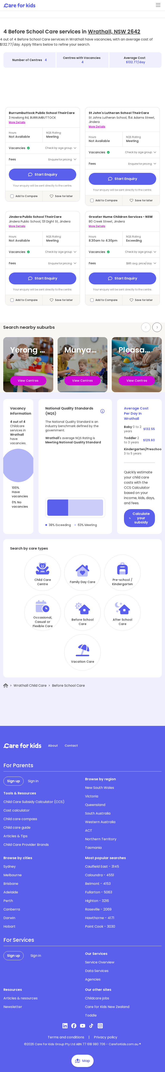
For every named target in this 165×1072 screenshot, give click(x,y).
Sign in (33, 781)
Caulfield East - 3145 (102, 866)
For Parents (18, 765)
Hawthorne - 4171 (99, 917)
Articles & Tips (15, 836)
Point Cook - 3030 (100, 926)
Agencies (93, 979)
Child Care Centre (42, 582)
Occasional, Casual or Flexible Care (43, 621)
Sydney (9, 866)
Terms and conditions (66, 1037)
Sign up (13, 781)
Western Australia (100, 821)
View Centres (28, 380)
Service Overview (99, 962)
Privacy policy (105, 1037)
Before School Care (83, 621)
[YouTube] (82, 1025)
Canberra (11, 909)
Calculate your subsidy (141, 518)
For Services (18, 940)
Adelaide (10, 892)
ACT (88, 830)
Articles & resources (20, 998)
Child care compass (20, 818)
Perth (8, 900)
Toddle (91, 1015)
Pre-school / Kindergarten (122, 582)
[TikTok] (91, 1025)
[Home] (5, 685)
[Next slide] (157, 327)
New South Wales (99, 787)
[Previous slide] (146, 327)
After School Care (122, 621)
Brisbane (10, 883)
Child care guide (17, 827)
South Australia (97, 813)
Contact (71, 745)
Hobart (9, 926)
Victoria (91, 796)
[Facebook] (73, 1025)
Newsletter (12, 1006)
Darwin (9, 917)
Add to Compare (26, 196)
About (53, 745)
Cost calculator (16, 810)
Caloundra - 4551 (99, 875)
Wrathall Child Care (30, 685)
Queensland (95, 804)
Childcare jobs (97, 998)
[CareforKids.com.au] (22, 745)
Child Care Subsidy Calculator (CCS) (33, 801)
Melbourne (12, 875)
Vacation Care (82, 661)
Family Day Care (82, 582)
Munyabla (84, 349)
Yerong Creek (36, 349)
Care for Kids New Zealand (107, 1006)
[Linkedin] (65, 1025)
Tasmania (93, 847)
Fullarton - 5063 (98, 892)
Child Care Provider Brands (26, 844)
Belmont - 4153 (98, 883)
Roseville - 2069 (98, 909)
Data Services (96, 970)
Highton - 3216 (97, 900)
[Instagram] (100, 1025)
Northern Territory (100, 839)
